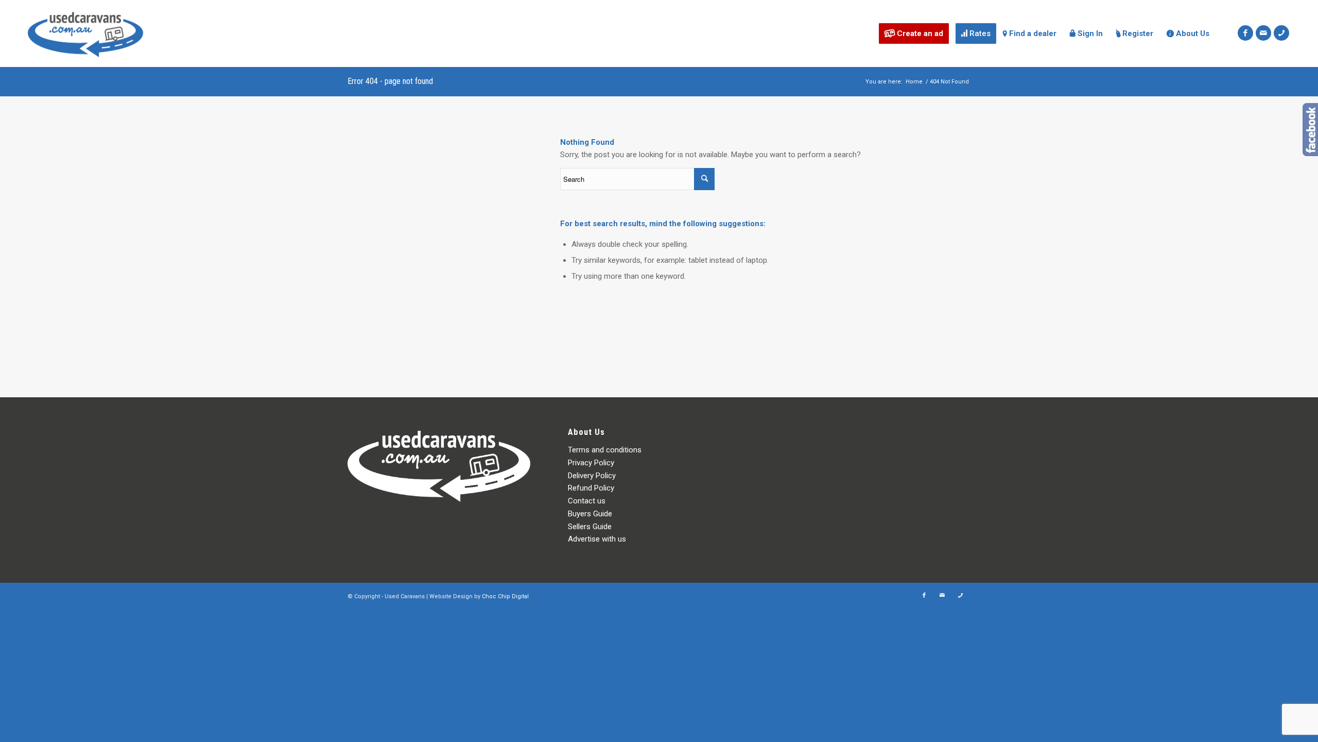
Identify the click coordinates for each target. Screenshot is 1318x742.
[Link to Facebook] (1245, 33)
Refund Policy (591, 488)
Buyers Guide (590, 513)
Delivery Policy (592, 475)
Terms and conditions (604, 449)
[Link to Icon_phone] (1281, 33)
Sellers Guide (590, 526)
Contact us (586, 500)
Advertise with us (597, 539)
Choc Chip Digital (505, 596)
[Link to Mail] (1263, 33)
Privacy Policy (591, 462)
